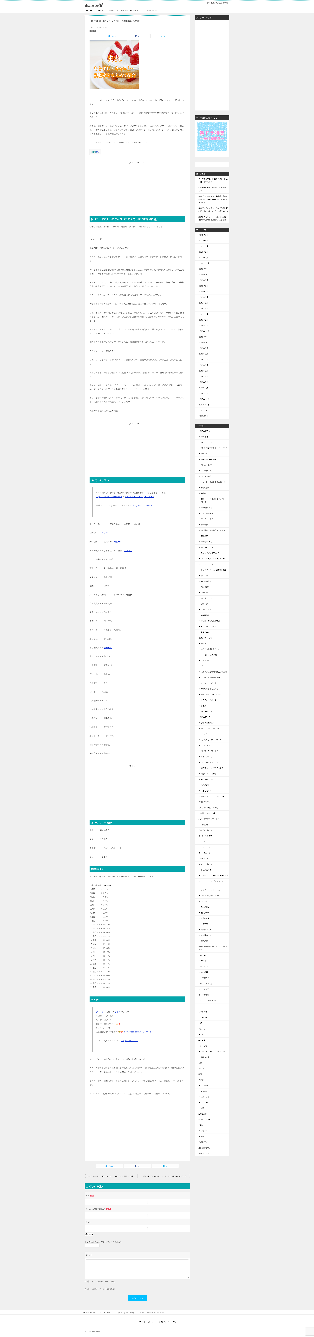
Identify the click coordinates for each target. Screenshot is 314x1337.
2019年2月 (203, 320)
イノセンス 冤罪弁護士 (210, 655)
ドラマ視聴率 (203, 978)
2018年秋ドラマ (205, 598)
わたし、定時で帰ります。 (211, 728)
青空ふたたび (203, 1153)
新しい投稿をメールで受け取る (101, 1289)
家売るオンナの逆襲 (208, 700)
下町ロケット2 (206, 609)
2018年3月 (203, 382)
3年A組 (204, 643)
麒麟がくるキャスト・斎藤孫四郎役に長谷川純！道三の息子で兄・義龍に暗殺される (213, 199)
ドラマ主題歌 (203, 972)
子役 (200, 1063)
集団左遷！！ (206, 791)
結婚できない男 (204, 1119)
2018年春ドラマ (205, 542)
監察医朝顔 (202, 1114)
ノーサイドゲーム (205, 989)
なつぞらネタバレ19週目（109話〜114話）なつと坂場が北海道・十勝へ (112, 1176)
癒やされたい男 (207, 779)
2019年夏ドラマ (205, 711)
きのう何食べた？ (208, 723)
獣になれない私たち (208, 626)
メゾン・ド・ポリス (208, 683)
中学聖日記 (205, 615)
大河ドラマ (202, 1046)
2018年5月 (203, 371)
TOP (93, 1313)
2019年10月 (203, 274)
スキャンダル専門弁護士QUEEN (214, 672)
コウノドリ (202, 841)
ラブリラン (205, 575)
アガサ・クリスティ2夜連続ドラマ (214, 875)
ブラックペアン (207, 564)
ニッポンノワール (205, 984)
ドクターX (202, 961)
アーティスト (203, 825)
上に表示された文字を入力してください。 (104, 1241)
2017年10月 (203, 410)
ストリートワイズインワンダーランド (214, 882)
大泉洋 (105, 533)
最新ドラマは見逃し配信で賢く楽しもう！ (125, 10)
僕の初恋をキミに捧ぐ (209, 689)
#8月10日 (101, 1012)
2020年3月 (203, 246)
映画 (200, 1074)
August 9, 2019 (129, 1040)
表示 (97, 152)
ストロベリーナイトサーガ (211, 740)
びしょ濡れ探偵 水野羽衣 (208, 807)
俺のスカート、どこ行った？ (212, 768)
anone (204, 453)
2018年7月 (203, 359)
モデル (203, 1136)
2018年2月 (203, 388)
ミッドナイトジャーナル (210, 890)
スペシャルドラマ (205, 864)
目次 (174, 1322)
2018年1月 (203, 393)
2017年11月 (203, 405)
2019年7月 (203, 291)
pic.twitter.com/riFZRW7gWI (139, 1031)
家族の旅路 (205, 488)
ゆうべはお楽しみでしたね (211, 649)
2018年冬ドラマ (205, 442)
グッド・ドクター (208, 519)
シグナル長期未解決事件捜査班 (213, 558)
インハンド (205, 734)
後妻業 (203, 706)
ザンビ (203, 666)
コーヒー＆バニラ (205, 858)
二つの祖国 (205, 907)
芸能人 (201, 1125)
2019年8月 (203, 286)
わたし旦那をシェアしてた (208, 819)
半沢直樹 (201, 1040)
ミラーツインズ (207, 757)
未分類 (201, 1108)
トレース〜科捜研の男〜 (210, 677)
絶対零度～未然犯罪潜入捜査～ (213, 530)
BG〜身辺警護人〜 (208, 459)
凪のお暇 (201, 1034)
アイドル (204, 1131)
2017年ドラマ (204, 431)
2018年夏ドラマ (205, 508)
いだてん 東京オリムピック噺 (213, 1051)
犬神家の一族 (206, 929)
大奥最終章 (205, 918)
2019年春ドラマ (205, 717)
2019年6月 (203, 297)
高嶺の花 (204, 536)
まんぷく (204, 1091)
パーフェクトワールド (209, 751)
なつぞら (204, 1085)
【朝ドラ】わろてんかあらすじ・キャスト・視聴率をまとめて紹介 (165, 1176)
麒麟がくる (205, 1057)
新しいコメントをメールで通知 (101, 1281)
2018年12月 (203, 331)
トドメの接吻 (206, 476)
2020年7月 (203, 235)
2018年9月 (203, 348)
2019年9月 (203, 280)
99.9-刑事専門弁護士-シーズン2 (214, 448)
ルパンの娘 (202, 1012)
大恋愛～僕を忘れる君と (210, 621)
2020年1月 (203, 257)
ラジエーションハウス (209, 762)
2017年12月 (203, 399)
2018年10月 (203, 342)
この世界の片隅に (208, 513)
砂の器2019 (206, 935)
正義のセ (204, 592)
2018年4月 (203, 376)
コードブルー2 (204, 847)
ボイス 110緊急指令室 (207, 1000)
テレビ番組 (202, 955)
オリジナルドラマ (205, 830)
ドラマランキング (205, 966)
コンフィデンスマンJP (210, 553)
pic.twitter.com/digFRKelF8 (139, 496)
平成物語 (204, 924)
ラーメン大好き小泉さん (210, 895)
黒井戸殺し (205, 941)
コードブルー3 (204, 853)
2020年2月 (203, 252)
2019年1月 (203, 325)
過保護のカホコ (204, 1148)
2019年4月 (203, 308)
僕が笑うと (205, 912)
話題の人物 (202, 1142)
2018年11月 (203, 337)
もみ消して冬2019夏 (206, 813)
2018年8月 (203, 354)
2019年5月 (203, 303)
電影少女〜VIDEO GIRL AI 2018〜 (212, 500)
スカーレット (206, 1097)
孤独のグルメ (203, 1068)
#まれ (117, 1012)
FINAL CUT (206, 465)
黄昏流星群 (205, 632)
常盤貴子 (118, 541)
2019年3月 (203, 314)
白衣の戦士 (205, 785)
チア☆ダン (205, 525)
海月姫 (203, 493)
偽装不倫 (201, 1029)
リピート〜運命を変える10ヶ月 (213, 482)
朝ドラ (93, 31)
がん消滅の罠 (206, 870)
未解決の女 (205, 587)
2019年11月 (203, 269)
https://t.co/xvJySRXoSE (109, 496)
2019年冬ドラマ (205, 638)
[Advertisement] (137, 186)
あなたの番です (204, 802)
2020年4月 (203, 240)
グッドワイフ (206, 660)
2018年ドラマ (204, 437)
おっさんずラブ (207, 547)
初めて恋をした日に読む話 (211, 694)
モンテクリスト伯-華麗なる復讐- (214, 570)
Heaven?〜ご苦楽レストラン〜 (211, 796)
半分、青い (205, 1102)
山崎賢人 (108, 647)
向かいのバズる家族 (208, 774)
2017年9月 (203, 416)
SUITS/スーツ (207, 604)
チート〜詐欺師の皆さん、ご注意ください (213, 948)
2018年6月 (203, 365)
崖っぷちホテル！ (208, 581)
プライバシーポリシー (146, 1322)
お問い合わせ (152, 10)
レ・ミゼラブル (207, 901)
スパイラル (205, 745)
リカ (200, 1006)
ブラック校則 (203, 995)
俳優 (200, 1023)
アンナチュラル (207, 471)
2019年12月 (203, 263)
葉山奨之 (128, 550)
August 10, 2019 (142, 505)
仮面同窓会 (202, 1017)
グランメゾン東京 (205, 836)
